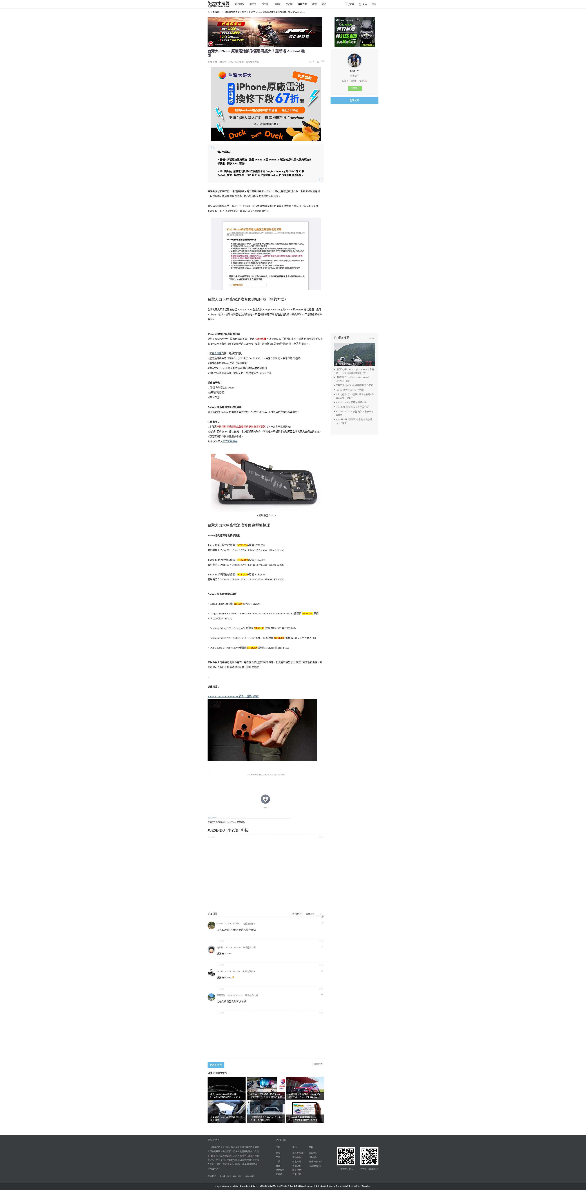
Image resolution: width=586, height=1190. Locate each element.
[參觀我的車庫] (354, 66)
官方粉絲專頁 (230, 441)
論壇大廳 (302, 4)
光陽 (278, 1153)
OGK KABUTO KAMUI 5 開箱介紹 (352, 407)
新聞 (215, 62)
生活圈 (289, 4)
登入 (364, 4)
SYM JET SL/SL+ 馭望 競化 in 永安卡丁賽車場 (354, 413)
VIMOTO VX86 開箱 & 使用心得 (351, 402)
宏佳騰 (279, 1174)
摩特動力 (280, 1170)
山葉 (278, 1161)
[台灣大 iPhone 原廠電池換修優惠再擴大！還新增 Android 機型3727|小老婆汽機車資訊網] (266, 254)
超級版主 (354, 75)
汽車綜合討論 (315, 1166)
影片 (324, 4)
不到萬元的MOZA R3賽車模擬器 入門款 (354, 385)
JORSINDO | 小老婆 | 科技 (228, 830)
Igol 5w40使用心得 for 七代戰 (350, 390)
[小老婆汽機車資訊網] (219, 7)
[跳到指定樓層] (322, 916)
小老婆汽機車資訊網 (209, 12)
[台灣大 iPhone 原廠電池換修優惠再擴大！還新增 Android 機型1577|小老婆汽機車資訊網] (266, 104)
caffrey (220, 923)
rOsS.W (222, 62)
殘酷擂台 (296, 1157)
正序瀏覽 (296, 914)
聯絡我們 (212, 1176)
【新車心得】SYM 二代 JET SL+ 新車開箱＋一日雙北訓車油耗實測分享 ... (355, 371)
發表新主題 (216, 1065)
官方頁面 (217, 353)
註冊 (373, 4)
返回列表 (318, 1064)
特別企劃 (296, 1166)
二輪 (278, 1147)
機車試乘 (296, 1170)
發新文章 (354, 100)
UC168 (220, 971)
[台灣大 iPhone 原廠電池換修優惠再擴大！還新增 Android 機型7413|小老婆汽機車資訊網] (262, 730)
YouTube (237, 1176)
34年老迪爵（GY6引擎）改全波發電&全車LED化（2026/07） (355, 396)
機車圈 (253, 4)
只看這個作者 (252, 62)
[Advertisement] (266, 875)
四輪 (311, 1147)
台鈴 (278, 1166)
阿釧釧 (220, 947)
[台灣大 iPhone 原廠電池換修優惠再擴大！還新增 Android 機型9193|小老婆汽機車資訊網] (266, 482)
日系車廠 (313, 1157)
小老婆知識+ (298, 1153)
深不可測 (221, 995)
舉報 (321, 837)
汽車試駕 (296, 1174)
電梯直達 (310, 914)
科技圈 (277, 4)
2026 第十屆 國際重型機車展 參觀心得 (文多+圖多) (354, 421)
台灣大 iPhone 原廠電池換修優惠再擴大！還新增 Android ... (277, 12)
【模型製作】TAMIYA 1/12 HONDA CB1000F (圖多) (352, 379)
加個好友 (355, 88)
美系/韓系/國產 (316, 1161)
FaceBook (224, 1176)
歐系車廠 (313, 1153)
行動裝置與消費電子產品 (234, 12)
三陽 (278, 1157)
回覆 (213, 837)
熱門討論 (239, 4)
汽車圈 (265, 4)
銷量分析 (296, 1161)
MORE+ (372, 338)
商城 (314, 4)
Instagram (249, 1176)
